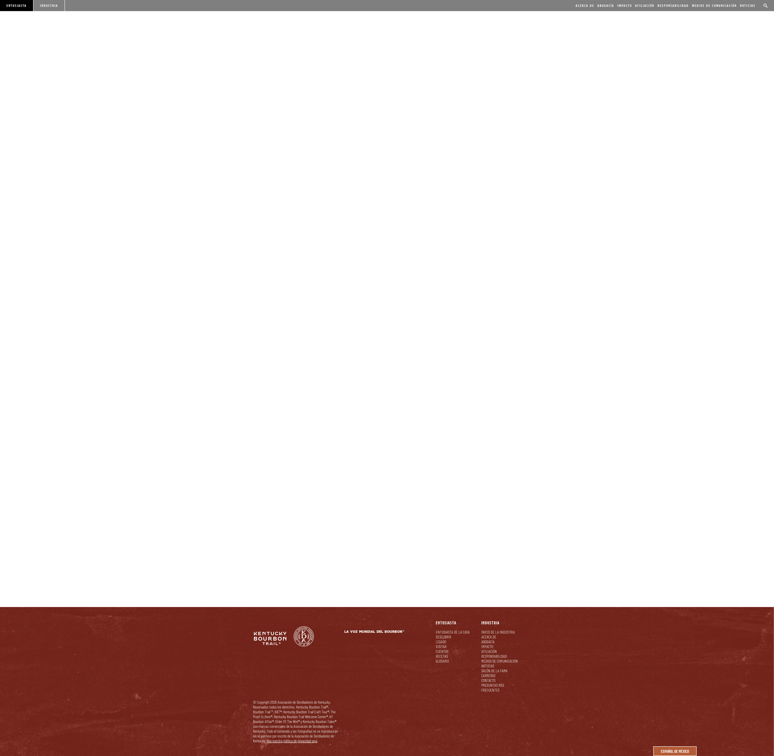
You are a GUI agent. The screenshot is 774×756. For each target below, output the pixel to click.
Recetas (442, 656)
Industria (49, 5)
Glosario (442, 661)
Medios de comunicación (714, 5)
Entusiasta (16, 5)
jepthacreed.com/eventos (285, 395)
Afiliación (644, 5)
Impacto (624, 5)
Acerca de (585, 5)
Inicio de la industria (498, 632)
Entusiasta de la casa (453, 632)
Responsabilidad (673, 5)
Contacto (488, 680)
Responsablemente (417, 557)
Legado (441, 641)
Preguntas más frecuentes (492, 687)
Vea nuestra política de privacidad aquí (292, 740)
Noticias (747, 5)
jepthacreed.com (331, 406)
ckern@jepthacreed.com (273, 468)
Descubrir (443, 636)
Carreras (488, 675)
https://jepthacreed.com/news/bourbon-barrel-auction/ (384, 384)
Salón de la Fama (494, 670)
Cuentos (442, 651)
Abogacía (605, 5)
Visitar (441, 646)
